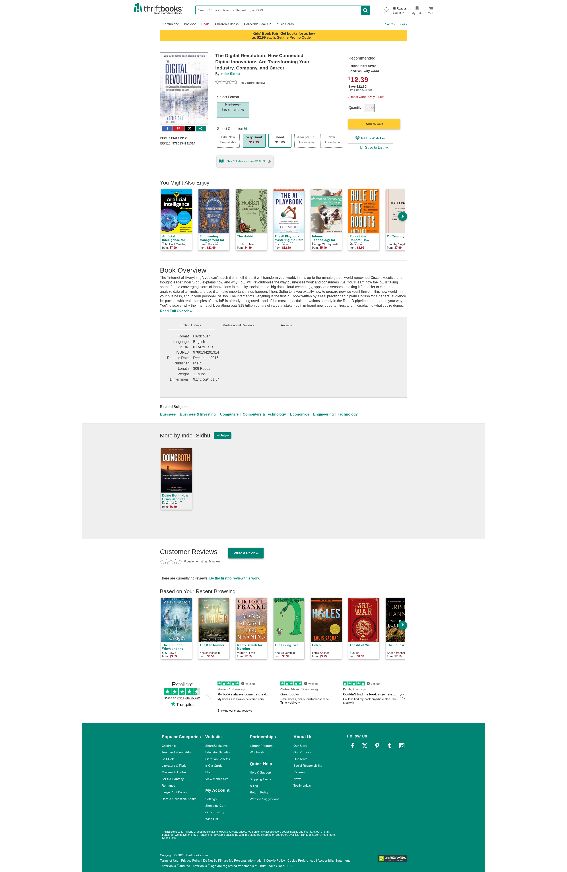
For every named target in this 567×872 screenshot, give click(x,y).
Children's (169, 745)
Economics (299, 414)
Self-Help (168, 759)
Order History (214, 812)
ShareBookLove (216, 745)
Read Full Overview (176, 311)
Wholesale (257, 752)
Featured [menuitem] (169, 24)
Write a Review (246, 553)
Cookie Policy (275, 860)
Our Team (300, 759)
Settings (211, 799)
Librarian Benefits (217, 759)
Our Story (300, 745)
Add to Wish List (373, 138)
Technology (348, 414)
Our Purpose (302, 752)
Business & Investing (198, 414)
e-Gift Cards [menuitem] (285, 24)
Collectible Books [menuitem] (256, 24)
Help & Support (260, 772)
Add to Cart (374, 124)
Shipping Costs (260, 779)
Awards (286, 325)
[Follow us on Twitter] (364, 745)
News (297, 779)
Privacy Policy (190, 860)
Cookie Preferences (301, 860)
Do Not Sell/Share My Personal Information (233, 860)
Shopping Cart (215, 805)
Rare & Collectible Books (179, 799)
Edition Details (191, 325)
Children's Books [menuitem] (227, 24)
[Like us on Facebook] (352, 745)
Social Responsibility (307, 765)
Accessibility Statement (334, 860)
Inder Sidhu (230, 74)
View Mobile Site (216, 779)
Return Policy (259, 792)
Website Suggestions (264, 799)
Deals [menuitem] (205, 24)
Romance (168, 785)
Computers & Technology (264, 414)
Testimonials (302, 785)
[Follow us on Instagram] (401, 745)
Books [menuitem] (188, 24)
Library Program (261, 745)
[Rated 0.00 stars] (226, 83)
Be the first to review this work (234, 578)
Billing (254, 785)
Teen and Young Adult (177, 752)
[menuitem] (399, 9)
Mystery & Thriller (174, 772)
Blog (208, 772)
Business (168, 414)
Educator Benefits (217, 752)
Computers (229, 414)
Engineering (323, 414)
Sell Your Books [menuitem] (396, 24)
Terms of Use (169, 860)
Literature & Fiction (175, 765)
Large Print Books (174, 792)
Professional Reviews (238, 325)
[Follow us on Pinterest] (377, 745)
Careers (299, 772)
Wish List (211, 819)
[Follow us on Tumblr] (389, 745)
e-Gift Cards (213, 765)
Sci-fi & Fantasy (173, 779)
